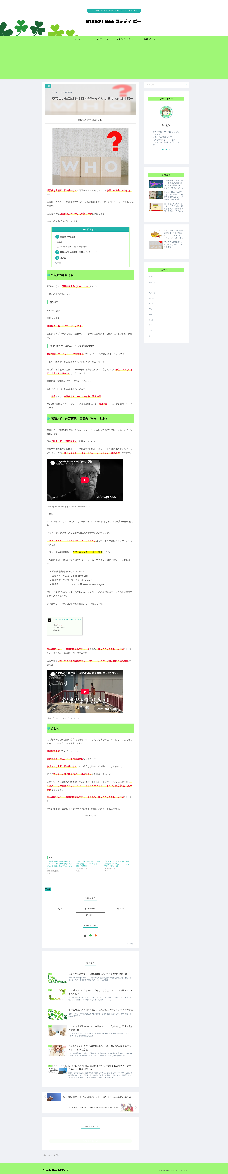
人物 (48, 889)
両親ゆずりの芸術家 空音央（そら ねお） (79, 252)
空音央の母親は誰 (67, 237)
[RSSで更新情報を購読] (96, 935)
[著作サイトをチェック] (85, 935)
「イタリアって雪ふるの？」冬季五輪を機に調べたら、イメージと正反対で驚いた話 (116, 863)
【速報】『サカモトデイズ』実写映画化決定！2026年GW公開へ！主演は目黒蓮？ (88, 863)
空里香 (59, 242)
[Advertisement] (114, 62)
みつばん (166, 125)
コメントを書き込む (91, 1141)
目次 (89, 229)
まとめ (63, 258)
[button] (90, 915)
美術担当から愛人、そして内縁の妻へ (72, 247)
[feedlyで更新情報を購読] (90, 935)
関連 (59, 263)
